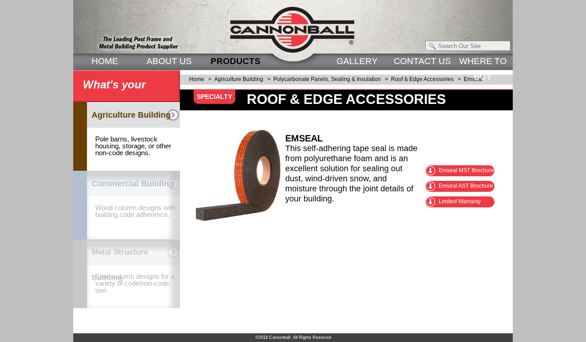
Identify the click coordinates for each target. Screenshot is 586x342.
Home (196, 79)
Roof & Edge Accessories (422, 79)
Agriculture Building (238, 79)
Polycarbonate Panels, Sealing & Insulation (327, 79)
